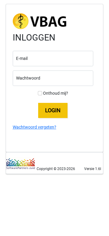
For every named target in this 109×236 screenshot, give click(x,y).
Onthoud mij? (55, 93)
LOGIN (53, 110)
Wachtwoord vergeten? (34, 127)
